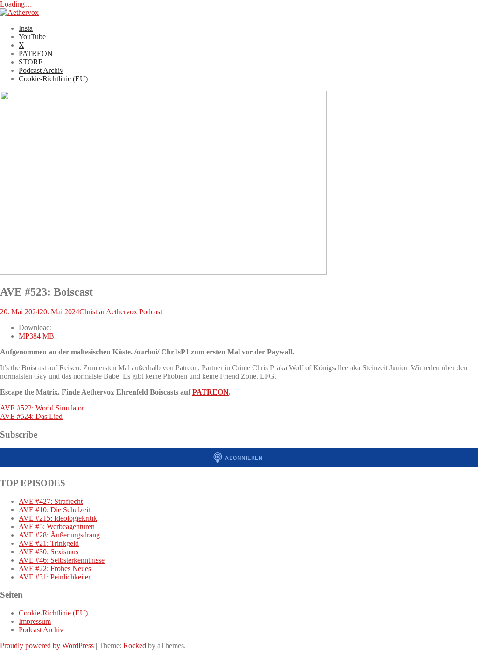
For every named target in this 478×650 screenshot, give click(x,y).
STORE (31, 62)
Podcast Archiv (41, 70)
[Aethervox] (19, 12)
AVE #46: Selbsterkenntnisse (62, 560)
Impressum (35, 621)
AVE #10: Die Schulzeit (54, 510)
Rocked (134, 646)
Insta (26, 28)
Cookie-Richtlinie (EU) (53, 79)
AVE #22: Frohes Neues (55, 568)
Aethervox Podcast (134, 312)
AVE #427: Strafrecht (51, 501)
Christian (92, 312)
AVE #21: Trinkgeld (49, 543)
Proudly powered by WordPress (47, 646)
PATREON (36, 53)
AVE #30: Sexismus (48, 552)
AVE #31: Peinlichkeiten (55, 577)
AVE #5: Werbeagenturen (57, 526)
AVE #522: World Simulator (42, 408)
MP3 (36, 336)
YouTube (32, 37)
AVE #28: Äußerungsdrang (59, 535)
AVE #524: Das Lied (31, 416)
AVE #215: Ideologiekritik (58, 518)
